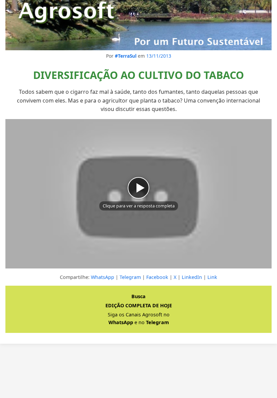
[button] (138, 193)
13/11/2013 (158, 56)
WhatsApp (102, 277)
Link (212, 277)
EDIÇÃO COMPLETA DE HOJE (138, 305)
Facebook (157, 277)
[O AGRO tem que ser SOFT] (138, 25)
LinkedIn (192, 277)
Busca (138, 296)
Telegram (130, 277)
